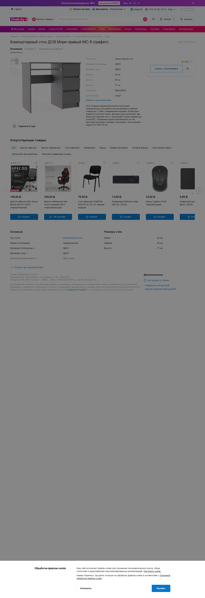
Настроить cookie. (152, 571)
